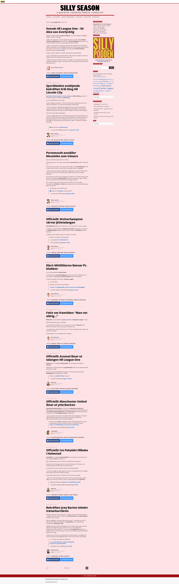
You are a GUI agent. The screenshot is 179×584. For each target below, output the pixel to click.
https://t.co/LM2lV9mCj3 (70, 482)
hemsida (62, 50)
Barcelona (107, 79)
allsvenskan (95, 79)
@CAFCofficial (60, 376)
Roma (105, 91)
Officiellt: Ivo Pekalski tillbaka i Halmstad (67, 451)
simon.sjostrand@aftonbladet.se (58, 294)
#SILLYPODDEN (56, 17)
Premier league (106, 88)
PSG (94, 91)
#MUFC (59, 421)
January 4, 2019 (74, 290)
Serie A (108, 91)
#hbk (79, 482)
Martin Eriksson (54, 246)
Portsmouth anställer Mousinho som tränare (62, 154)
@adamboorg (57, 384)
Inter (113, 81)
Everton (110, 81)
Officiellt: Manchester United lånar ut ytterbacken (66, 403)
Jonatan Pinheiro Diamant (57, 67)
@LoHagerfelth (57, 433)
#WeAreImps (64, 127)
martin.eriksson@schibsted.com (57, 247)
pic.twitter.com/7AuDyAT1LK (60, 240)
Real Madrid (99, 91)
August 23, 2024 (74, 130)
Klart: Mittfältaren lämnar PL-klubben (66, 267)
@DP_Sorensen (57, 552)
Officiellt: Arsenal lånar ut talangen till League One (64, 358)
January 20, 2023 (69, 193)
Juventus (95, 83)
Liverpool (110, 83)
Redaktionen (87, 17)
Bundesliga (100, 81)
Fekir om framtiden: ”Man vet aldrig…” (66, 314)
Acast (108, 61)
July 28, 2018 (71, 427)
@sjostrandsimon (58, 296)
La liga (101, 83)
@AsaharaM (56, 136)
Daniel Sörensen (54, 550)
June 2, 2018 (68, 546)
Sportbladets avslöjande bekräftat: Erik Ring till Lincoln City (63, 89)
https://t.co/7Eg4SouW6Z (57, 287)
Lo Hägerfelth (54, 431)
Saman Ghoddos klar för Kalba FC (102, 106)
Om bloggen (79, 17)
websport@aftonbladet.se (99, 76)
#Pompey (60, 191)
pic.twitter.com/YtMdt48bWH (76, 287)
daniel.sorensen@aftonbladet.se (58, 551)
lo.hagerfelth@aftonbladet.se (57, 432)
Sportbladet (95, 17)
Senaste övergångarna (67, 17)
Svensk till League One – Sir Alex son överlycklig (65, 30)
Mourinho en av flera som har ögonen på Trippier (103, 117)
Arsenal (101, 79)
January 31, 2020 (65, 242)
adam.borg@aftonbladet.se (57, 383)
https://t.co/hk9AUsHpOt (57, 425)
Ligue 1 (105, 83)
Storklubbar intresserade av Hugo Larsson (102, 113)
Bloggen (48, 17)
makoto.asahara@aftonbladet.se (58, 134)
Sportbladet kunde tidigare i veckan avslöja (58, 96)
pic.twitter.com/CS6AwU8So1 (58, 543)
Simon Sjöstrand (55, 293)
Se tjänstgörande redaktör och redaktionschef (56, 579)
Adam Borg (53, 382)
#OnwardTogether (69, 542)
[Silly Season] (80, 9)
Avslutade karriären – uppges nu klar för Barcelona (103, 109)
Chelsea (105, 81)
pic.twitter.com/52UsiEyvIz (71, 425)
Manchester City (97, 86)
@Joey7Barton (58, 542)
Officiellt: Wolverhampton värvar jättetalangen (64, 220)
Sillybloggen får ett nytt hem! (101, 104)
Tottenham (96, 92)
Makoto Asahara (55, 133)
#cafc (66, 287)
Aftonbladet (100, 61)
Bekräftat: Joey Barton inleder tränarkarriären (67, 509)
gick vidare (68, 319)
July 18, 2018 (74, 485)
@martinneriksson (58, 248)
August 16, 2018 (67, 378)
